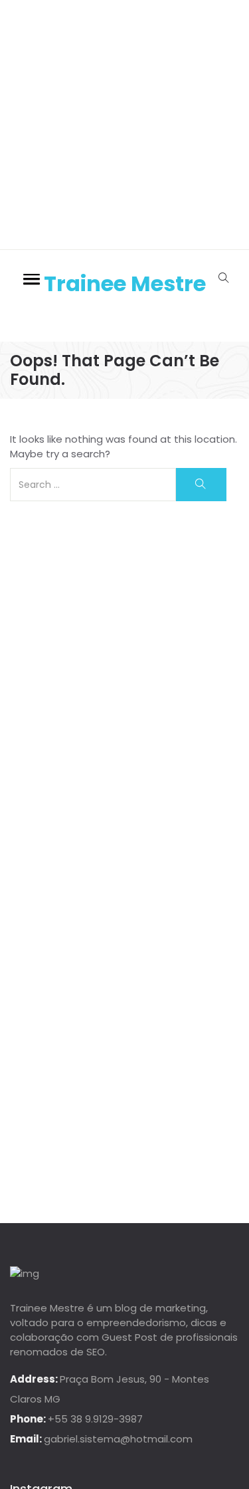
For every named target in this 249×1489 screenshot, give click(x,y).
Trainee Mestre (125, 283)
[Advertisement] (124, 124)
